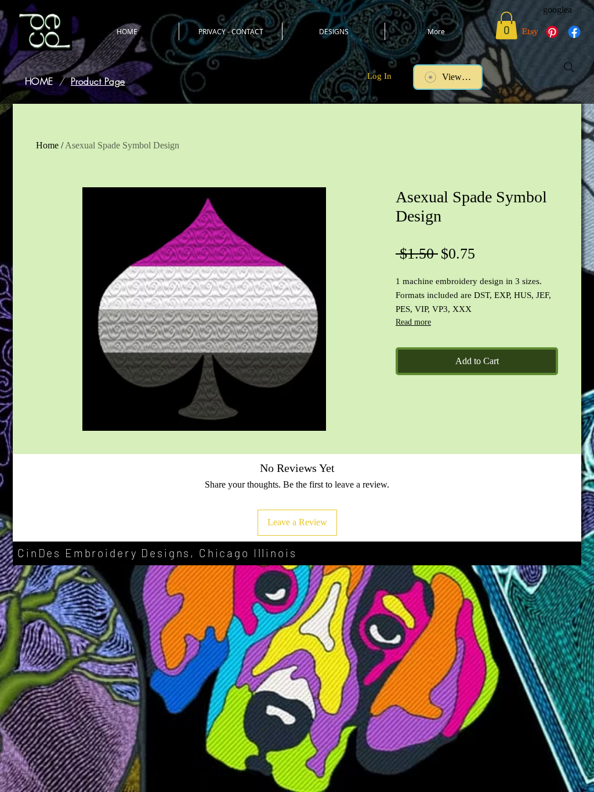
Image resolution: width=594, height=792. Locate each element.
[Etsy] (530, 32)
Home (47, 145)
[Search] (569, 67)
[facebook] (574, 32)
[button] (506, 25)
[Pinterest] (552, 32)
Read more (413, 322)
